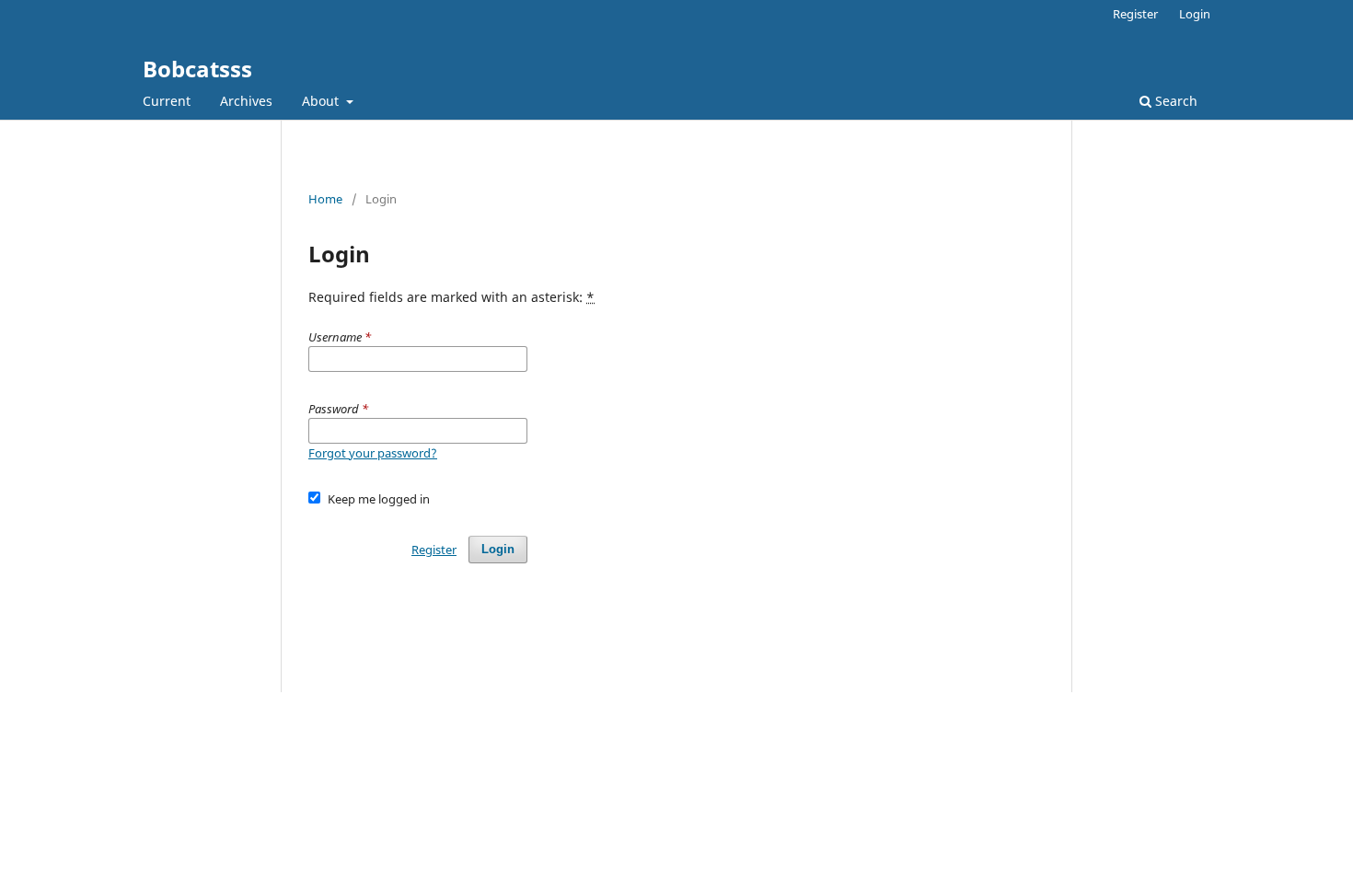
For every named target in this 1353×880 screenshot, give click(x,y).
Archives (246, 101)
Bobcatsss (197, 68)
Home (325, 199)
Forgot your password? (372, 453)
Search (1174, 101)
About (322, 101)
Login (1194, 14)
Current (167, 101)
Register (1135, 14)
